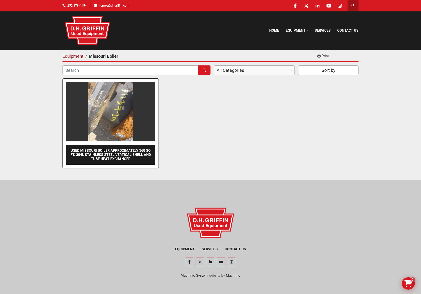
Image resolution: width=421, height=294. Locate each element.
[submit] (204, 70)
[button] (297, 30)
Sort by (328, 70)
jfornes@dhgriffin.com (114, 5)
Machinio (233, 275)
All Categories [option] (230, 70)
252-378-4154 (77, 5)
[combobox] (254, 70)
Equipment (295, 30)
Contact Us (348, 30)
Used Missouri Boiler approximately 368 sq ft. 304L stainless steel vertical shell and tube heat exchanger (110, 154)
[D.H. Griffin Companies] (211, 222)
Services (323, 30)
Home (274, 30)
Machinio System (194, 275)
